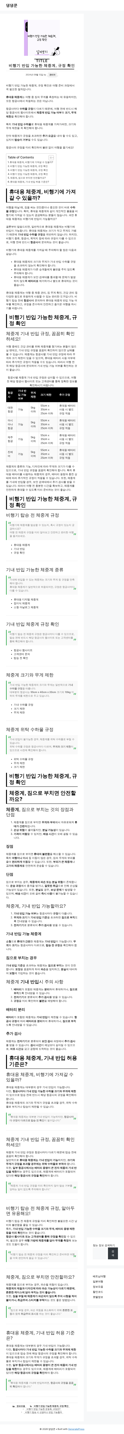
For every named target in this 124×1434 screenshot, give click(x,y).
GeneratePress (76, 1429)
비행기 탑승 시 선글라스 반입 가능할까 (43, 1412)
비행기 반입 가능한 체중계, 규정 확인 (29, 166)
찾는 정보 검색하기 (104, 1245)
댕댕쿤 (11, 5)
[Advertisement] (105, 1359)
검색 (113, 1253)
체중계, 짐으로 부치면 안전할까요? (28, 177)
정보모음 (21, 1406)
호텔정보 (98, 1297)
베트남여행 (99, 1276)
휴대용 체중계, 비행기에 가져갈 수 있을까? (31, 162)
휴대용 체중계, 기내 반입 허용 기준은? (29, 181)
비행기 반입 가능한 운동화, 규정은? (43, 1409)
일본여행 (98, 1281)
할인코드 (98, 1291)
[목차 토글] (49, 157)
